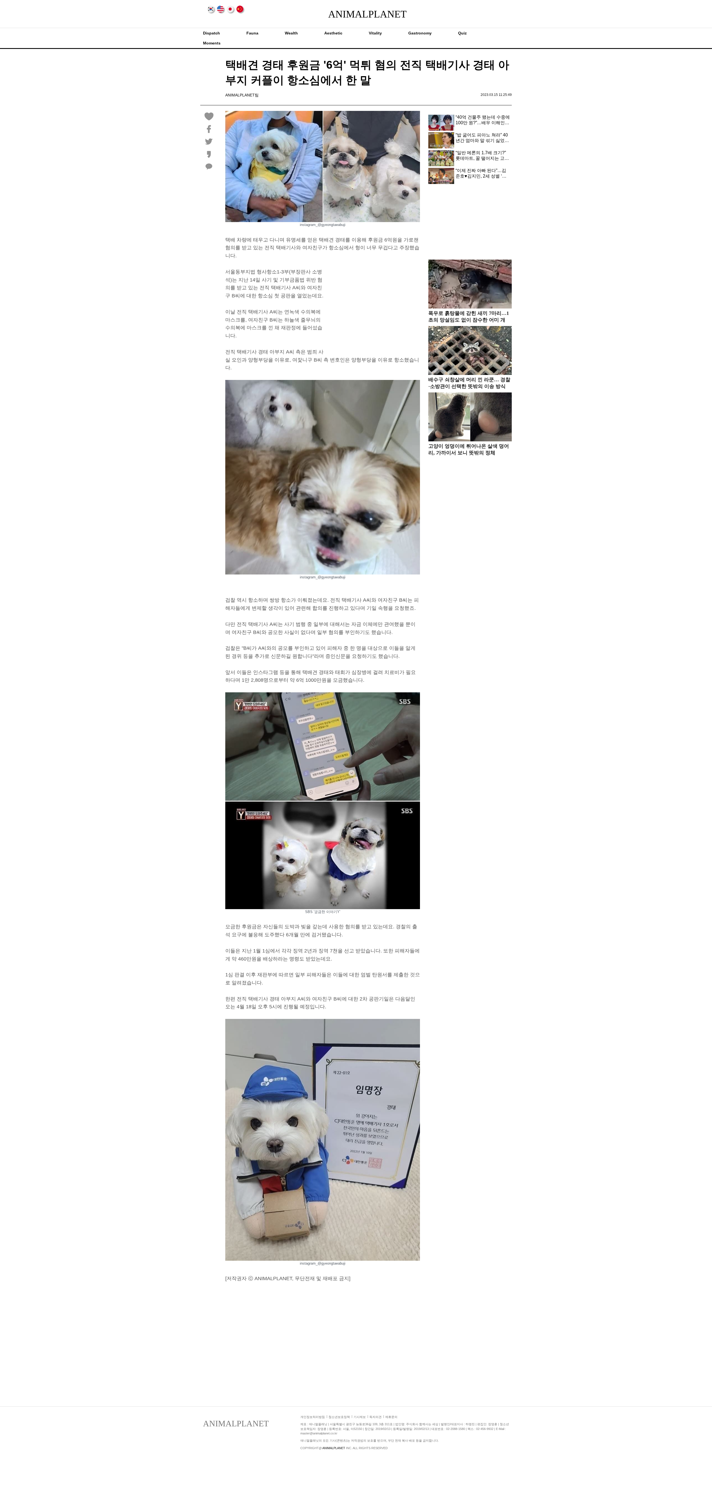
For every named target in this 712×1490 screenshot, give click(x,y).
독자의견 (375, 1417)
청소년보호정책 (339, 1417)
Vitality (375, 33)
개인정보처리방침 (312, 1417)
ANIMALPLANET (356, 14)
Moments (212, 43)
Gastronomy (420, 33)
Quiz (462, 33)
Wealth (291, 33)
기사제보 (359, 1417)
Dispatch (211, 33)
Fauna (252, 33)
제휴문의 (391, 1417)
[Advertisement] (373, 307)
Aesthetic (333, 33)
